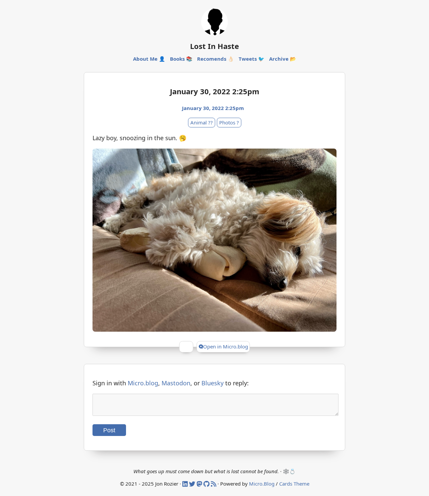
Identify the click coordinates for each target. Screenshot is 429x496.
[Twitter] (193, 483)
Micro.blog (143, 383)
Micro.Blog (261, 483)
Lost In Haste (214, 46)
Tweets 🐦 (251, 58)
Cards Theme (294, 483)
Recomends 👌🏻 (215, 58)
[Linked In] (185, 483)
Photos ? (229, 122)
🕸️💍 (289, 471)
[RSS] (214, 483)
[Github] (207, 483)
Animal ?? (201, 122)
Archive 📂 (282, 58)
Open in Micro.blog (225, 346)
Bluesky (212, 383)
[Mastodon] (200, 483)
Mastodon (176, 383)
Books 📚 (181, 58)
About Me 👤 (149, 58)
